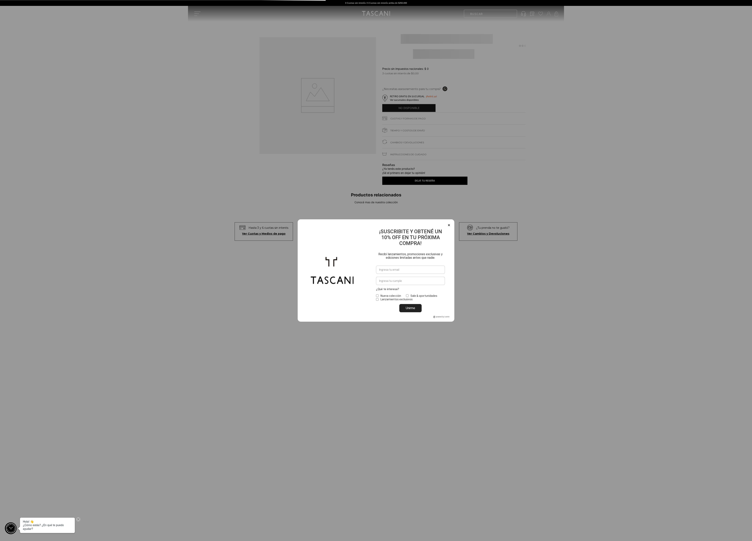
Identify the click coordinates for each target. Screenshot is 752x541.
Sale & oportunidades (423, 295)
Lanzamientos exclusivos (397, 299)
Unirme (410, 308)
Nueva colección (391, 295)
